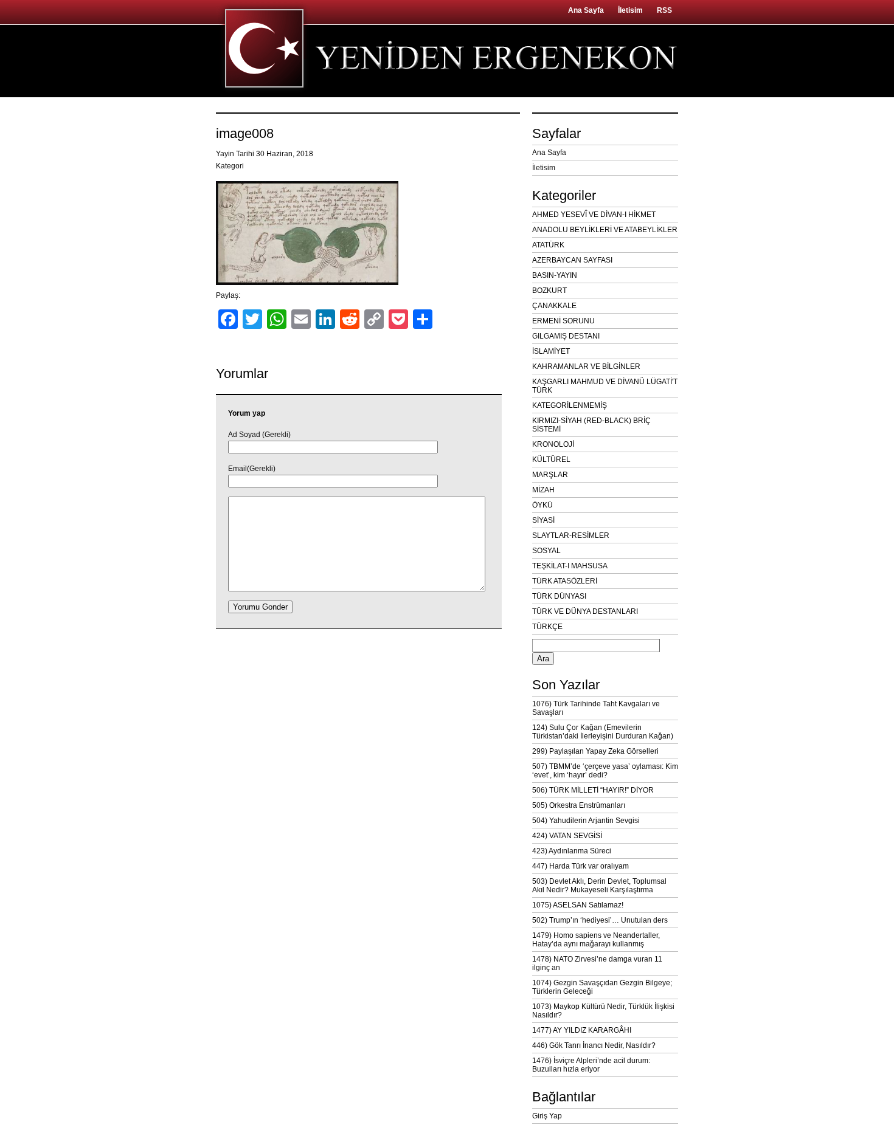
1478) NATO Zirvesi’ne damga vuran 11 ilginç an (597, 963)
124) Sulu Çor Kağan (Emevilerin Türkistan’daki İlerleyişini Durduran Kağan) (602, 731)
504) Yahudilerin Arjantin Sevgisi (586, 820)
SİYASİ (543, 520)
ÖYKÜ (542, 505)
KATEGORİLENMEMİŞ (569, 405)
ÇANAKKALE (554, 305)
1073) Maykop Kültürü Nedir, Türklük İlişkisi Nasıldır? (603, 1010)
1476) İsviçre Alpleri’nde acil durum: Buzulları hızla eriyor (591, 1064)
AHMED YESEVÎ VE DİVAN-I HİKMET (594, 214)
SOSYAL (546, 550)
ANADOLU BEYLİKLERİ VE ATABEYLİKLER (604, 229)
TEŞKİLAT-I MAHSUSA (570, 566)
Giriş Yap (547, 1116)
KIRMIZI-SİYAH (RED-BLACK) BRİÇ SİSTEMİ (591, 424)
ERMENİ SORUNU (563, 321)
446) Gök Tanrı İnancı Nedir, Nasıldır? (594, 1045)
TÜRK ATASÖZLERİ (564, 581)
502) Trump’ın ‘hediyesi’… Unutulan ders (600, 920)
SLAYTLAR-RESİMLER (570, 535)
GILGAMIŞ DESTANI (566, 336)
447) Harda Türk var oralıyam (580, 866)
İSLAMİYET (551, 351)
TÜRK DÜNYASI (559, 596)
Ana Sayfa (586, 10)
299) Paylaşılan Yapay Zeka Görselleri (595, 751)
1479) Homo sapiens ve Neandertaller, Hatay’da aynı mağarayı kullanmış (596, 939)
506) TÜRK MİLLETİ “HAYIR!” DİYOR (593, 790)
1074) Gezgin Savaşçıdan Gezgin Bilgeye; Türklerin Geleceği (602, 987)
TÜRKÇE (547, 626)
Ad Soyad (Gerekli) (259, 434)
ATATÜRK (548, 245)
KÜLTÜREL (551, 459)
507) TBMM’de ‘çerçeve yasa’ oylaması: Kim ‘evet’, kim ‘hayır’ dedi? (605, 770)
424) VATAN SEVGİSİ (567, 835)
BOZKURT (549, 290)
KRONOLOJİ (553, 444)
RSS (664, 10)
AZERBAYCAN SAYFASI (572, 260)
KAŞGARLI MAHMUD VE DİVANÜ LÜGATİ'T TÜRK (604, 385)
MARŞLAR (550, 474)
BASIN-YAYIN (554, 275)
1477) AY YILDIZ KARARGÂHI (581, 1030)
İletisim (630, 10)
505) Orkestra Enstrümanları (578, 805)
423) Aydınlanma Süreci (571, 851)
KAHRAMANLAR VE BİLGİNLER (586, 366)
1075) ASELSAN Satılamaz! (577, 905)
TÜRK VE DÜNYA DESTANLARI (585, 611)
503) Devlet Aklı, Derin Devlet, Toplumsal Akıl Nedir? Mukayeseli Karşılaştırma (599, 885)
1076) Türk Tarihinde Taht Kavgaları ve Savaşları (596, 708)
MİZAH (543, 490)
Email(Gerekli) (251, 468)
